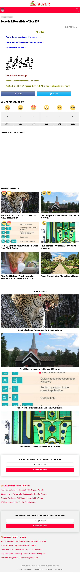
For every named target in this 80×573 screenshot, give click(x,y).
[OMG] (9, 193)
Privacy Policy (38, 569)
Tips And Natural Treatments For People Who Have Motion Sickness (18, 277)
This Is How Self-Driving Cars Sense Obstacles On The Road (23, 541)
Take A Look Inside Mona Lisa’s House (60, 276)
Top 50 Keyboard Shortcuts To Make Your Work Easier (19, 247)
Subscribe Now (40, 470)
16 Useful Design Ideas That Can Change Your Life (19, 558)
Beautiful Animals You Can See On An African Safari (18, 216)
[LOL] (44, 193)
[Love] (4, 193)
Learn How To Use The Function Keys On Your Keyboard (21, 549)
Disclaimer (49, 569)
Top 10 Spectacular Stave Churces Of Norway (60, 216)
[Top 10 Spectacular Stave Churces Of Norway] (60, 202)
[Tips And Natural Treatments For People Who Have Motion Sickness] (20, 263)
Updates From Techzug (14, 537)
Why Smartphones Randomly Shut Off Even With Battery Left (23, 554)
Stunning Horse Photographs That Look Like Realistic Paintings (24, 494)
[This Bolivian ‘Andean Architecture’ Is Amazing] (60, 232)
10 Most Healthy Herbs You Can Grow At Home (18, 502)
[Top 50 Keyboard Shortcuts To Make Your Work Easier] (20, 232)
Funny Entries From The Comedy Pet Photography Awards (22, 490)
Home (20, 569)
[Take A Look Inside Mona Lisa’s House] (60, 263)
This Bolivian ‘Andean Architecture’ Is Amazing (60, 247)
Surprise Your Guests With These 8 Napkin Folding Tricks (22, 498)
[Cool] (4, 223)
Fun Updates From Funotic (16, 486)
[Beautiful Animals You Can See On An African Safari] (20, 202)
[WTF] (49, 193)
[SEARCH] (77, 10)
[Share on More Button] (75, 93)
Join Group (28, 569)
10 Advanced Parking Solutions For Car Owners (18, 545)
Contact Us (58, 569)
